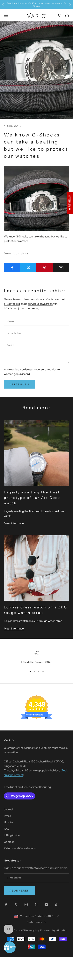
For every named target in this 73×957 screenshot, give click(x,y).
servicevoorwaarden (40, 303)
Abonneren (20, 890)
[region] (36, 657)
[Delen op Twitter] (28, 267)
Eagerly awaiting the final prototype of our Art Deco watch (32, 497)
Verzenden (19, 384)
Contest (9, 842)
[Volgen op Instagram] (26, 905)
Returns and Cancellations (20, 848)
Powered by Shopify (53, 930)
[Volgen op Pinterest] (36, 905)
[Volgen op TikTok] (56, 905)
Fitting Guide (12, 835)
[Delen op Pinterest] (45, 267)
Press (7, 816)
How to (8, 822)
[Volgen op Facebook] (6, 905)
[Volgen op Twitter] (16, 905)
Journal (8, 809)
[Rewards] (10, 947)
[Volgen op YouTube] (46, 905)
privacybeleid (12, 303)
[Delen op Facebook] (12, 267)
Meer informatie (14, 523)
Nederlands (34, 922)
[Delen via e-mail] (61, 267)
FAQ (6, 828)
